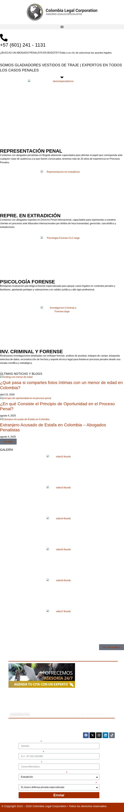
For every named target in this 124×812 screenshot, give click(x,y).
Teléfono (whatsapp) (30, 752)
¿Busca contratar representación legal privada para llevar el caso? (57, 783)
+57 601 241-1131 (92, 714)
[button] (62, 26)
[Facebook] (86, 735)
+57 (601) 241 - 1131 (23, 45)
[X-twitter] (92, 735)
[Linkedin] (105, 735)
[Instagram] (99, 735)
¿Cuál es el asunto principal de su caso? (42, 772)
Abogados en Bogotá (50, 692)
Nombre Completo (29, 742)
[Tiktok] (112, 735)
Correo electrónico (30, 762)
